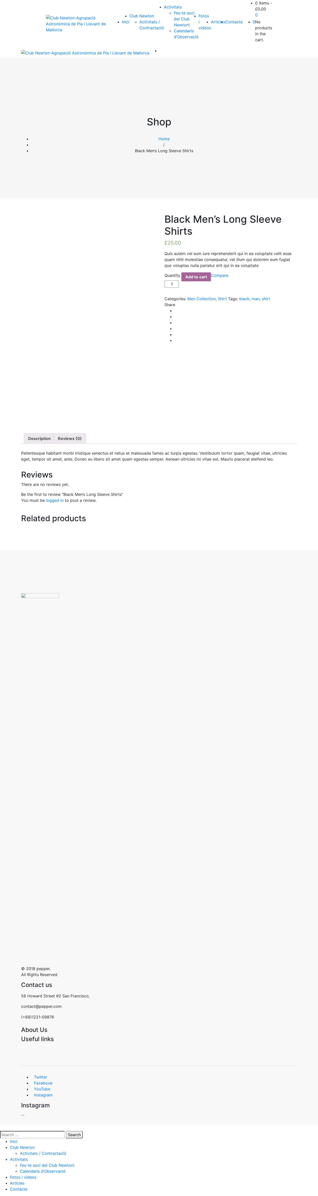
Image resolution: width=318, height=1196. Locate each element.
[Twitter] (175, 316)
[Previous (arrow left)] (8, 598)
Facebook (43, 1083)
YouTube (42, 1089)
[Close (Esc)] (312, 5)
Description (39, 438)
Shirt (222, 298)
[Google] (175, 322)
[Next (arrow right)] (309, 598)
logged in (55, 500)
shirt (266, 298)
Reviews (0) (70, 438)
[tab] (39, 438)
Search (74, 1134)
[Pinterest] (175, 340)
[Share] (301, 5)
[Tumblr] (175, 334)
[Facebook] (175, 310)
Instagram (43, 1094)
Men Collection (201, 298)
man (256, 298)
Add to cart (196, 276)
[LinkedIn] (175, 328)
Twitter (40, 1077)
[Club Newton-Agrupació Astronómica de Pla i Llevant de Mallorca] (79, 24)
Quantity (172, 275)
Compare (219, 275)
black (244, 298)
